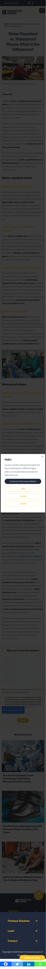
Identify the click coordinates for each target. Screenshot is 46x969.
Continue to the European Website (23, 481)
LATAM (23, 504)
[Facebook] (6, 964)
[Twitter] (17, 964)
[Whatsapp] (40, 964)
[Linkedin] (28, 964)
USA (23, 489)
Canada (23, 496)
